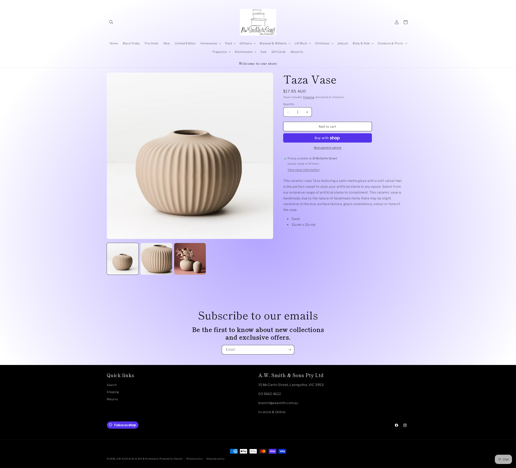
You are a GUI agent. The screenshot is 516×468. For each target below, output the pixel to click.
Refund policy (194, 458)
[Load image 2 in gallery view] (156, 259)
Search (112, 384)
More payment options (327, 147)
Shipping (308, 97)
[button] (111, 22)
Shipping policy (215, 458)
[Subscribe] (289, 349)
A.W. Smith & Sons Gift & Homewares (138, 458)
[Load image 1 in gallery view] (122, 259)
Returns (112, 399)
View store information (303, 170)
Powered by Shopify (171, 458)
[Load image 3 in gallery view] (190, 259)
